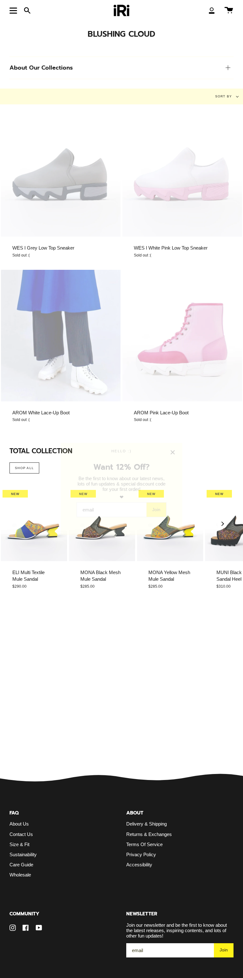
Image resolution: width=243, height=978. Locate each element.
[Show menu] (14, 10)
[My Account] (211, 10)
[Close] (173, 452)
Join (156, 509)
